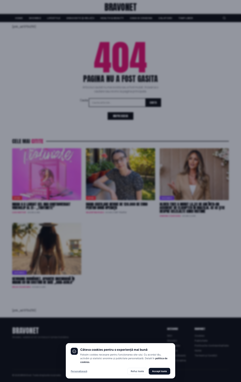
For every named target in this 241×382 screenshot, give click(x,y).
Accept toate (159, 371)
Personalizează (79, 371)
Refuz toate (137, 371)
